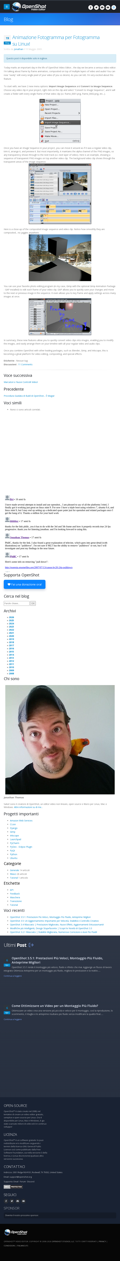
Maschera (15, 897)
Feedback (15, 893)
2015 (11, 651)
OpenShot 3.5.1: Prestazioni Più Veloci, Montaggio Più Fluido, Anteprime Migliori (50, 917)
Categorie (12, 863)
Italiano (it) (22, 1245)
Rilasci (13, 873)
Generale (14, 870)
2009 (11, 670)
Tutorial (14, 877)
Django (14, 828)
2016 (11, 648)
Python (13, 854)
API (11, 889)
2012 (11, 660)
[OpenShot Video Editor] (28, 6)
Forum (23, 1181)
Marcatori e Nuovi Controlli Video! (21, 382)
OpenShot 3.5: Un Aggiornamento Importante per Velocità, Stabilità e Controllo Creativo (54, 920)
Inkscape (14, 835)
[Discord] (102, 7)
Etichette (12, 883)
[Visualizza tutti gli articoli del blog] (31, 945)
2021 (11, 632)
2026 (11, 617)
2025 (11, 620)
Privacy (102, 1241)
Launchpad (15, 839)
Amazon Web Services (21, 820)
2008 (11, 673)
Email (16, 1181)
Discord (30, 1181)
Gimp (12, 831)
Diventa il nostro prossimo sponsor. (22, 1215)
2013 (11, 657)
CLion (13, 824)
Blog (8, 19)
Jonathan (18, 49)
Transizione (16, 901)
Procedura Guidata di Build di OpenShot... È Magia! (29, 395)
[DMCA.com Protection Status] (13, 1186)
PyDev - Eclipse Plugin (21, 846)
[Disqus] (60, 452)
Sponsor (11, 1208)
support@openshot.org (21, 1177)
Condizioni (9, 1245)
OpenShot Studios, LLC (63, 1241)
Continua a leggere (13, 976)
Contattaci (14, 1166)
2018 (11, 642)
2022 (11, 629)
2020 (11, 635)
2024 (11, 623)
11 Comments (25, 364)
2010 (11, 667)
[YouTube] (108, 7)
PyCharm (14, 843)
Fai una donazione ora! (26, 584)
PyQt (12, 850)
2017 (11, 645)
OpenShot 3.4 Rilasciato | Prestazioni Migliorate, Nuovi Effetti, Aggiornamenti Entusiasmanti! (57, 924)
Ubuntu (13, 858)
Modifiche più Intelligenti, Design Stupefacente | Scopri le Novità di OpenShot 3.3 (51, 928)
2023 (11, 626)
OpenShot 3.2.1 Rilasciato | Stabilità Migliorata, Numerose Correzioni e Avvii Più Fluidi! (53, 932)
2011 (11, 664)
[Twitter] (96, 7)
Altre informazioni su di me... (28, 807)
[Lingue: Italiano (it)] (113, 7)
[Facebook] (90, 7)
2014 (11, 654)
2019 (11, 639)
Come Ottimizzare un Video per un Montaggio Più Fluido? (55, 1006)
